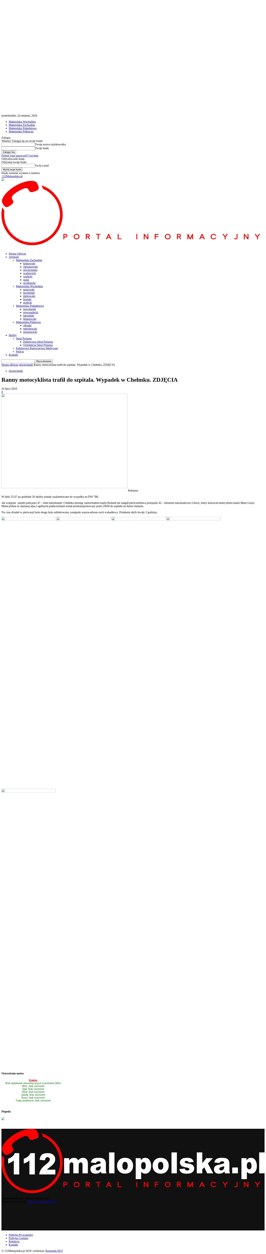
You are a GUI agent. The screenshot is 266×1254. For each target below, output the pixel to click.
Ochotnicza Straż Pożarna (38, 345)
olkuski (27, 325)
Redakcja (14, 1241)
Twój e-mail (42, 165)
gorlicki (27, 302)
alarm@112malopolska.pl (41, 1201)
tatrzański (28, 315)
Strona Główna (17, 253)
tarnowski (28, 289)
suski (26, 279)
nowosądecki (30, 312)
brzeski (27, 299)
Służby (13, 335)
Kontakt (13, 354)
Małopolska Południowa (23, 128)
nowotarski (29, 309)
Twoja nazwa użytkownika (50, 144)
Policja (20, 351)
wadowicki (29, 273)
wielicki (27, 276)
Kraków (33, 1080)
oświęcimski (30, 269)
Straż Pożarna (24, 338)
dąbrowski (29, 296)
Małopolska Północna (21, 131)
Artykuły (14, 256)
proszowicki (30, 331)
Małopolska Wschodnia (22, 121)
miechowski (30, 328)
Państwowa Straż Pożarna (38, 341)
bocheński (29, 292)
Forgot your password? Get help (19, 155)
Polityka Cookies (18, 1238)
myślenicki (29, 283)
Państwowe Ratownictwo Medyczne (37, 348)
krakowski (29, 263)
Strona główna (9, 364)
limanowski (29, 318)
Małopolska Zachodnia (22, 125)
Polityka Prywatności (21, 1234)
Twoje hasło (42, 148)
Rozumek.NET (54, 1250)
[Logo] (133, 244)
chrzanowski (30, 266)
